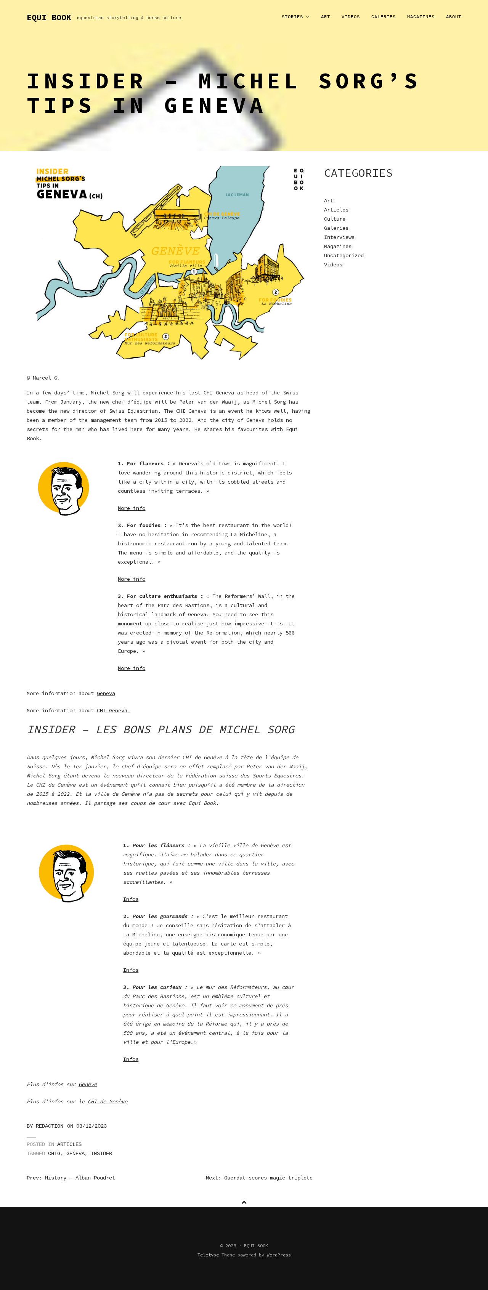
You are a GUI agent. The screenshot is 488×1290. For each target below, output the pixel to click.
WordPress (279, 1255)
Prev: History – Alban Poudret (71, 1178)
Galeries (383, 17)
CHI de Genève (107, 1101)
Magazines (421, 17)
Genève (88, 1084)
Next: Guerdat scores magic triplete (259, 1178)
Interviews (339, 237)
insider (101, 1154)
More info (131, 508)
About (453, 17)
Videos (351, 17)
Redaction (49, 1126)
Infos (130, 899)
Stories (294, 17)
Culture (334, 219)
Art (325, 17)
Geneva (106, 693)
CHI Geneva (113, 710)
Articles (69, 1144)
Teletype (208, 1255)
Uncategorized (344, 256)
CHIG (54, 1154)
